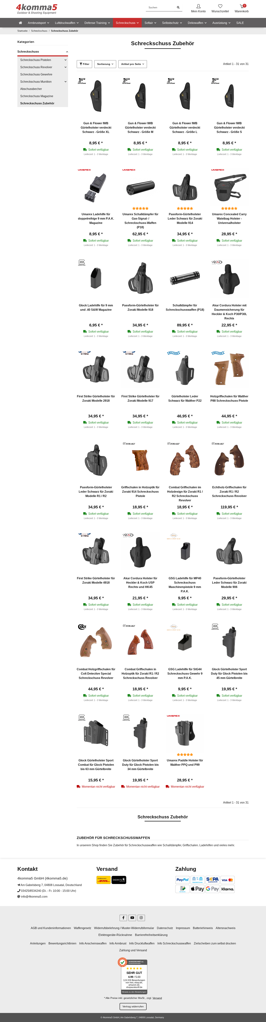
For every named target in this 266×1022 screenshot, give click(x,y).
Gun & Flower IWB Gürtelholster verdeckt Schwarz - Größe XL (96, 127)
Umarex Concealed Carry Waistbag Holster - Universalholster (229, 218)
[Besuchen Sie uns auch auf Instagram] (141, 918)
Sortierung (103, 64)
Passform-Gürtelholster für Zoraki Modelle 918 (140, 307)
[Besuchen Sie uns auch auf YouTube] (132, 918)
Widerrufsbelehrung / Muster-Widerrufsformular (124, 928)
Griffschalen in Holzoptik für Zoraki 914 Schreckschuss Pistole (140, 492)
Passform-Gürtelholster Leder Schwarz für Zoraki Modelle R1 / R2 (96, 492)
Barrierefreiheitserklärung (151, 934)
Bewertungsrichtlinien (62, 943)
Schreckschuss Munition (36, 81)
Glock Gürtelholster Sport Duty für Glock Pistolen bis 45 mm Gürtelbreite (229, 673)
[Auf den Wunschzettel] (109, 83)
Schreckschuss (28, 51)
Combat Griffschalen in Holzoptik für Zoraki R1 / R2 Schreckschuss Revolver (140, 673)
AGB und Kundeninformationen (51, 928)
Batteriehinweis (203, 928)
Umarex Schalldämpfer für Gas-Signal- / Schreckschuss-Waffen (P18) (140, 221)
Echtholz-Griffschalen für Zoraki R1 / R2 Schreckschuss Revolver (229, 492)
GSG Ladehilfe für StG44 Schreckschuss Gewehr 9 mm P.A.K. (184, 673)
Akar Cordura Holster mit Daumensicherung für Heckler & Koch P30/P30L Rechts (229, 312)
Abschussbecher (31, 88)
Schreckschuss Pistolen (35, 59)
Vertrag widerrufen (133, 1006)
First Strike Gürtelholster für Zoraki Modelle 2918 (96, 398)
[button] (198, 9)
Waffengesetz (82, 928)
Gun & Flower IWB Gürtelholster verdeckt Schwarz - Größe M (140, 127)
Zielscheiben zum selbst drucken (215, 943)
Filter (85, 64)
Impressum (183, 928)
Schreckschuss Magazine (36, 96)
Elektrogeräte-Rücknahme (115, 934)
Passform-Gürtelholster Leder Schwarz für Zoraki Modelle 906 (229, 582)
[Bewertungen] (140, 208)
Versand (157, 997)
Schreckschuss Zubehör (37, 103)
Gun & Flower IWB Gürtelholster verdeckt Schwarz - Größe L (185, 127)
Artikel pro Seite (131, 64)
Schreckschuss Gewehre (36, 74)
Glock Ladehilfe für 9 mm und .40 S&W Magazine (96, 307)
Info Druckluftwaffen (142, 943)
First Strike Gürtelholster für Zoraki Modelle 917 (140, 398)
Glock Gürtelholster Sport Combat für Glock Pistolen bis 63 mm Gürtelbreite (96, 765)
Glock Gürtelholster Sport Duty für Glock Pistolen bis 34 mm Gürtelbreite (140, 765)
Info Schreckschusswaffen (174, 943)
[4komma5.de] (20, 23)
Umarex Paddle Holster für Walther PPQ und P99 (185, 762)
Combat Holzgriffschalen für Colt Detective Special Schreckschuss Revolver (96, 673)
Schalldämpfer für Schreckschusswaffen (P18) (185, 307)
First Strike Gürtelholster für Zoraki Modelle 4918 (96, 580)
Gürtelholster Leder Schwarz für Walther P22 (185, 398)
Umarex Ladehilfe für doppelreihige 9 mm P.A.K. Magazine (96, 218)
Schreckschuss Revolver (36, 67)
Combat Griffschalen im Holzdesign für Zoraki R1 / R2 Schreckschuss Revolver (185, 494)
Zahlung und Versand (133, 950)
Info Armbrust (117, 943)
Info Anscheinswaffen (93, 943)
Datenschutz (165, 928)
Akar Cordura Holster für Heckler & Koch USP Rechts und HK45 (140, 582)
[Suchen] (178, 7)
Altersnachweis (225, 928)
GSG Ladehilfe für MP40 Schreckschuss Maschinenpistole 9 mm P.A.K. (185, 585)
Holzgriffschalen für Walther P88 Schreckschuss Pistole (229, 398)
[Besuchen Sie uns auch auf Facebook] (123, 918)
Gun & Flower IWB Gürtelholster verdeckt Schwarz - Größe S (229, 127)
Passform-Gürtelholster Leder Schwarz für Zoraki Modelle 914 (185, 218)
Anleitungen (38, 943)
